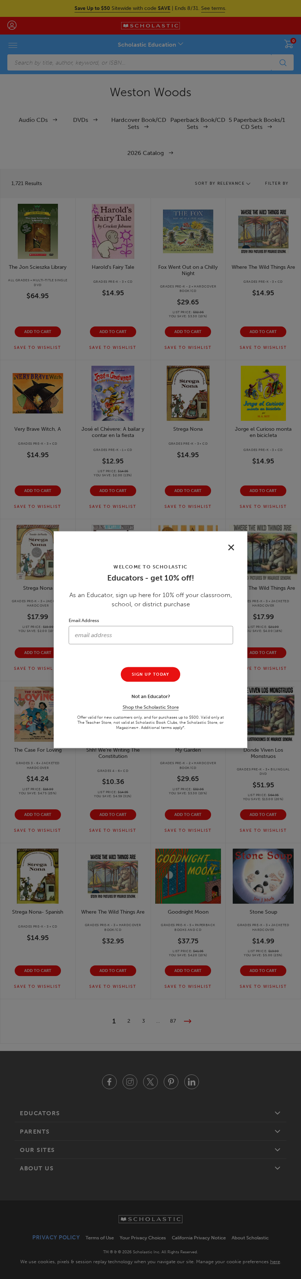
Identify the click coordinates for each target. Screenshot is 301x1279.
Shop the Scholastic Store (151, 706)
